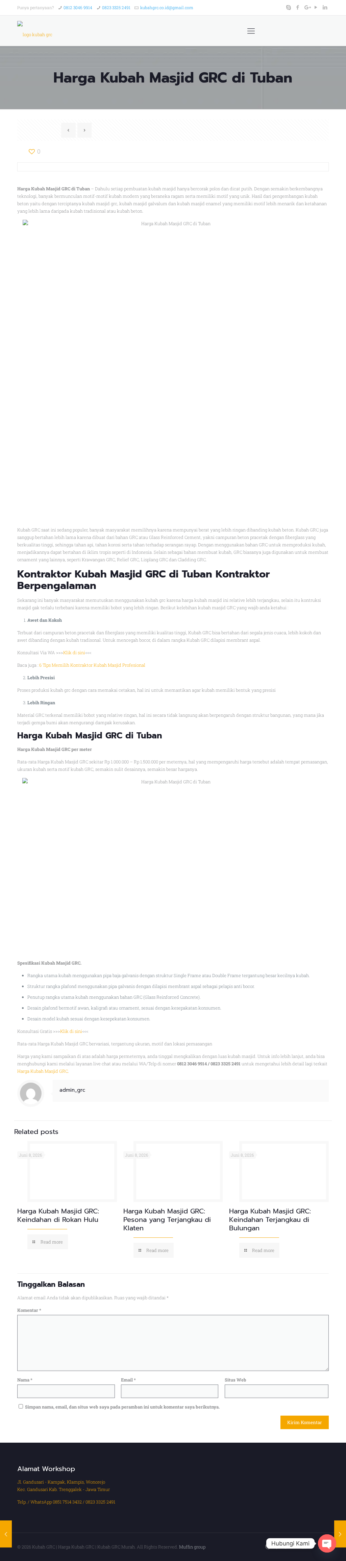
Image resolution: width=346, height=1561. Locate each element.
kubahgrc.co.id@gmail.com (166, 7)
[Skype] (288, 7)
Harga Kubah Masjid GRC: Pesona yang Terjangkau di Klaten (167, 1219)
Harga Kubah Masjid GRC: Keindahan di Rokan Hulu (58, 1215)
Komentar (29, 1310)
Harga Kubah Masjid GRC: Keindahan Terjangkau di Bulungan (270, 1219)
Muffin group (192, 1547)
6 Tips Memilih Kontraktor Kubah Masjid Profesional (92, 665)
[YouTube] (316, 7)
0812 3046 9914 (78, 7)
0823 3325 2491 (116, 7)
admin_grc (72, 1090)
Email (128, 1380)
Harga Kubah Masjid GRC (42, 1071)
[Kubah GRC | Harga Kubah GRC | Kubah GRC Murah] (34, 31)
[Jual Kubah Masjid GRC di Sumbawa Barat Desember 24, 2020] (6, 1533)
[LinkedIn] (325, 7)
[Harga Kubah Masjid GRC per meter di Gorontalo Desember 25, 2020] (340, 1533)
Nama (24, 1380)
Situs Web (235, 1380)
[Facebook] (297, 7)
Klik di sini (74, 652)
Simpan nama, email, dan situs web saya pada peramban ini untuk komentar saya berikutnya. (122, 1407)
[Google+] (307, 7)
